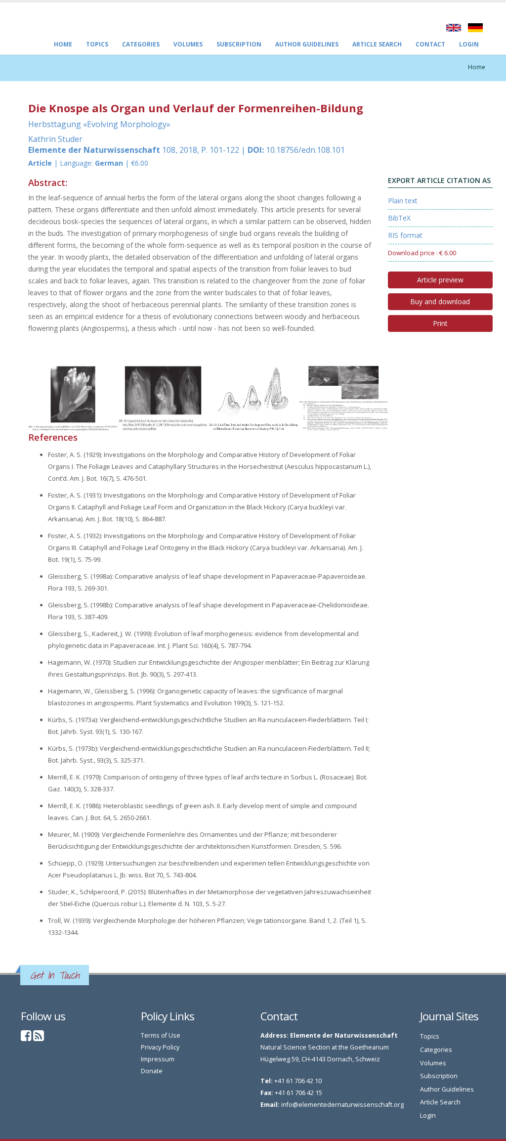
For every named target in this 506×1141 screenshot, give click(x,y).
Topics (97, 44)
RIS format (405, 235)
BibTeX (399, 218)
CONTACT (430, 44)
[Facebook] (26, 1038)
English (453, 28)
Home (63, 44)
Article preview (440, 279)
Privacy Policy (160, 1047)
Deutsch (475, 28)
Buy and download (440, 301)
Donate (152, 1071)
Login (469, 44)
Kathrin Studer (55, 139)
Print (440, 323)
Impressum (157, 1059)
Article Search (377, 44)
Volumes (188, 44)
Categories (141, 44)
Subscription (238, 44)
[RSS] (38, 1038)
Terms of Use (160, 1035)
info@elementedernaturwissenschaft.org (342, 1104)
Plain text (403, 200)
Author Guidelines (306, 44)
